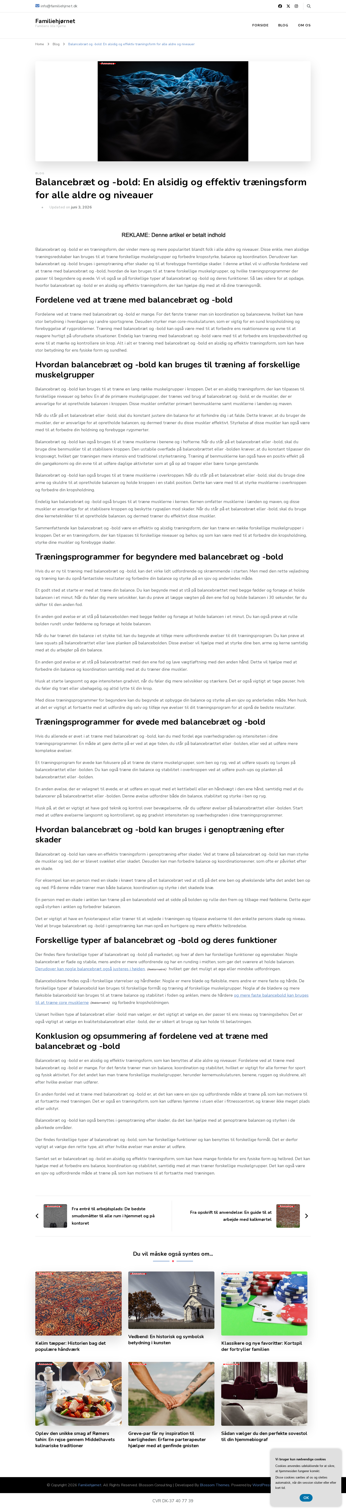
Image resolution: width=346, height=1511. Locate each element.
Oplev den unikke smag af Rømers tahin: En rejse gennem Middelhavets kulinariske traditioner (75, 1439)
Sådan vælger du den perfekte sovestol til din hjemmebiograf (264, 1436)
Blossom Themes (214, 1485)
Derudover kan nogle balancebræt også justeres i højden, (90, 969)
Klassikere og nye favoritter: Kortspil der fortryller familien (261, 1346)
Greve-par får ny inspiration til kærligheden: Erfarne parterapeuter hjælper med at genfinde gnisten (167, 1439)
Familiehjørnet (55, 21)
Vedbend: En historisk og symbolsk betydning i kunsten (166, 1340)
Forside (260, 25)
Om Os (304, 25)
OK (306, 1497)
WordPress (261, 1485)
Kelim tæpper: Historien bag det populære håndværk (70, 1346)
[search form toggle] (309, 6)
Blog (283, 25)
